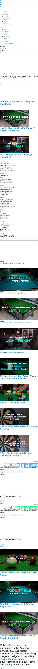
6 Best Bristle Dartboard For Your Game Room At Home (16, 454)
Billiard (6, 14)
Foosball (6, 16)
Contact (6, 23)
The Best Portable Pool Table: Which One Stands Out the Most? (18, 377)
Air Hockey (7, 18)
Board (5, 21)
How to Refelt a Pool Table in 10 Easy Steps (12, 74)
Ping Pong (6, 13)
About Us (10, 25)
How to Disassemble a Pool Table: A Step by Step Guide (17, 129)
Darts (5, 20)
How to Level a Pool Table (12, 402)
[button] (0, 1)
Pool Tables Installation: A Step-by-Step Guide (13, 293)
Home (5, 11)
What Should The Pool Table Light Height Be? (12, 352)
